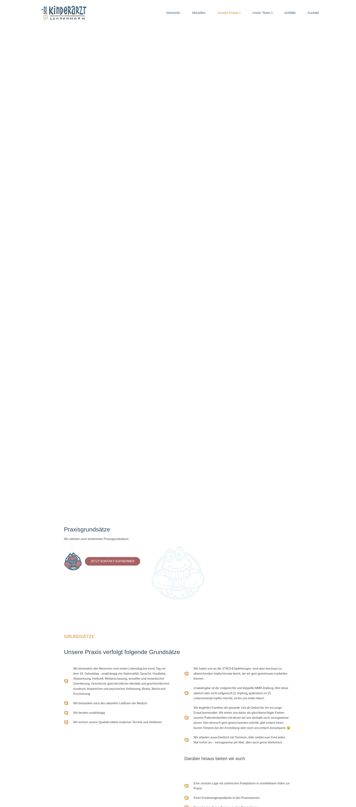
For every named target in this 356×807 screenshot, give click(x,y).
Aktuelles (198, 13)
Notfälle (290, 13)
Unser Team (261, 13)
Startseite (173, 13)
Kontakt (313, 13)
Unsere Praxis (227, 13)
